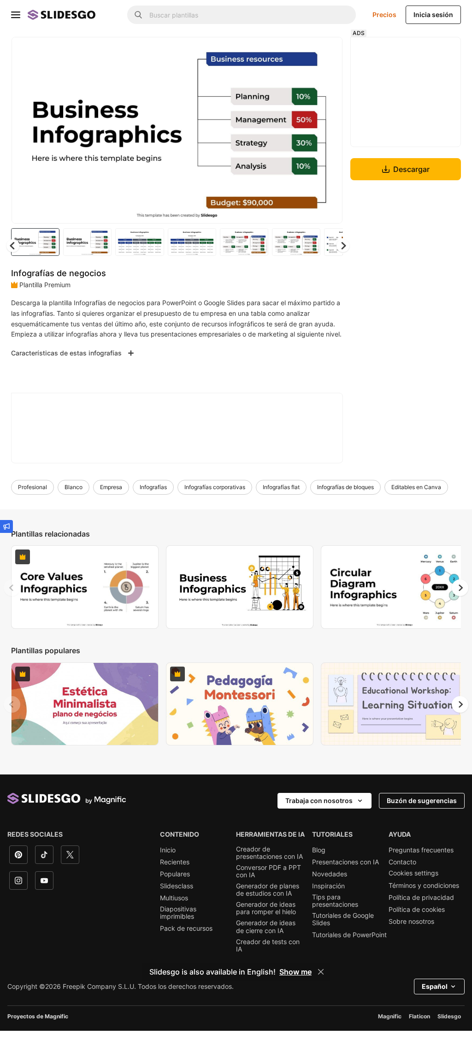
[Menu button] (15, 14)
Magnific (389, 1025)
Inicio (168, 859)
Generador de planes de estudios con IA (267, 899)
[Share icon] (325, 51)
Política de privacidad (421, 906)
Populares (175, 883)
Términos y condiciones (424, 894)
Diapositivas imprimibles (178, 922)
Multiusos (174, 907)
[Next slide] (327, 129)
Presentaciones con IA (345, 871)
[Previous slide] (12, 597)
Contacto (402, 871)
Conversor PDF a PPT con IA (268, 880)
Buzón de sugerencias (422, 810)
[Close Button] (321, 971)
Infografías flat (281, 496)
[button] (341, 244)
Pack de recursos (186, 938)
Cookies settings (413, 882)
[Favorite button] (301, 51)
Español (435, 995)
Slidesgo (449, 1025)
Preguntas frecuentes (421, 859)
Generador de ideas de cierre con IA (265, 936)
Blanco (74, 496)
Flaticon (419, 1025)
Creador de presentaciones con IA (269, 862)
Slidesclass (176, 895)
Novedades (329, 883)
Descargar (410, 169)
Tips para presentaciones (335, 910)
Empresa (111, 496)
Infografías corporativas (214, 496)
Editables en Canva (416, 496)
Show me (295, 972)
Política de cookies (417, 918)
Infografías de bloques (345, 496)
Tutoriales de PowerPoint (349, 944)
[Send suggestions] (6, 526)
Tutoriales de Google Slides (343, 929)
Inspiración (328, 895)
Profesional (32, 496)
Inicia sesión (433, 14)
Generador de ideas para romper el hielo (266, 917)
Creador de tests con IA (268, 954)
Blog (318, 859)
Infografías (153, 496)
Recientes (174, 871)
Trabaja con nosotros (319, 810)
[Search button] (138, 15)
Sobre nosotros (411, 930)
